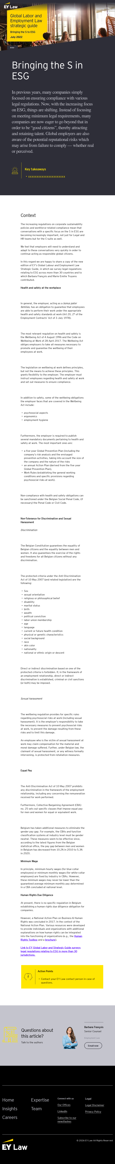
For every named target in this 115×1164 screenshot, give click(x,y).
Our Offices (64, 1104)
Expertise (40, 1100)
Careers (9, 1117)
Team (36, 1108)
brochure (50, 939)
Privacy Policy (93, 1111)
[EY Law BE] (11, 5)
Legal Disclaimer (94, 1105)
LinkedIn (62, 1111)
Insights (9, 1108)
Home (8, 1100)
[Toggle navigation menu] (109, 5)
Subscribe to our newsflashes (67, 1119)
